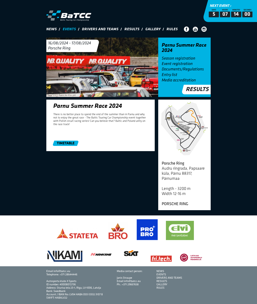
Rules (172, 29)
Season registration (178, 58)
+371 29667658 (130, 284)
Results (132, 29)
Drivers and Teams (100, 29)
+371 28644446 (68, 274)
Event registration (177, 64)
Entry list (169, 75)
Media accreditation (179, 80)
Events (69, 29)
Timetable (65, 143)
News (51, 29)
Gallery (153, 29)
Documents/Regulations (183, 69)
